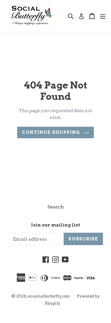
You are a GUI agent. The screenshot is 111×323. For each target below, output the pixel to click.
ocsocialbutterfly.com (49, 296)
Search (55, 207)
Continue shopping (51, 132)
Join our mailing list (55, 225)
